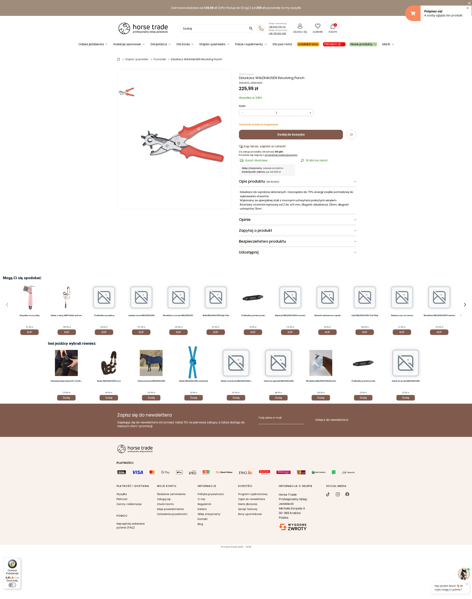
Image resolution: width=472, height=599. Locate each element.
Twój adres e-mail (270, 418)
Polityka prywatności (211, 494)
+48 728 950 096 (277, 33)
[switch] (12, 585)
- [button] (242, 113)
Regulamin (204, 504)
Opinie (245, 219)
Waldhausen (246, 74)
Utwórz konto (165, 504)
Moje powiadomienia (170, 509)
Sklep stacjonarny (209, 514)
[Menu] (18, 559)
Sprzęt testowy (247, 509)
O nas (201, 499)
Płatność (122, 499)
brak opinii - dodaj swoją (250, 82)
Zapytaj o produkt (255, 230)
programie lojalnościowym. (281, 155)
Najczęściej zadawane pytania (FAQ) (131, 525)
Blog (200, 524)
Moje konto (166, 486)
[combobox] (217, 28)
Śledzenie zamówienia (171, 494)
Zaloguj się (164, 499)
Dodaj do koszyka (291, 134)
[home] (118, 59)
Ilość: (242, 106)
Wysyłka (122, 494)
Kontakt (203, 519)
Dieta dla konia (247, 504)
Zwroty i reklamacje (129, 504)
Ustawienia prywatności (172, 514)
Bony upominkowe (250, 514)
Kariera (202, 509)
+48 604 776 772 (277, 26)
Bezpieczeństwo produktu (262, 241)
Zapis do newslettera (251, 499)
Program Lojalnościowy (253, 494)
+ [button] (310, 113)
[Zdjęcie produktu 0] (126, 92)
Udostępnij (249, 252)
